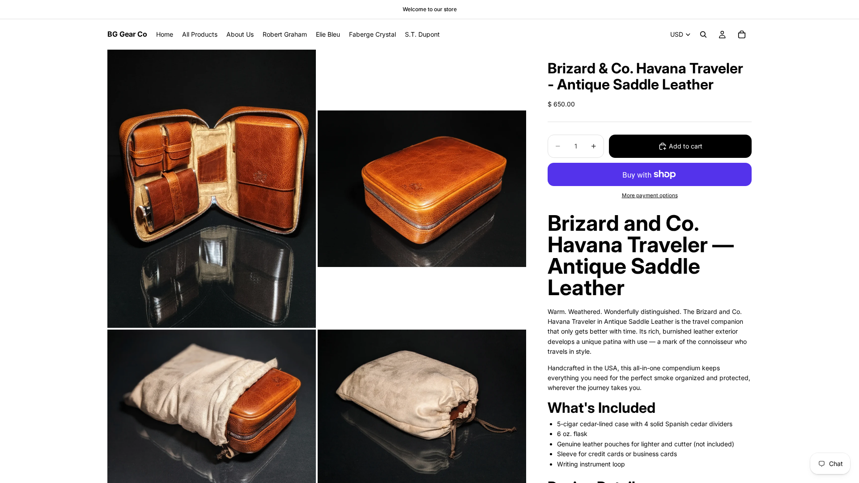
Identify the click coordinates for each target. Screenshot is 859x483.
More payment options (650, 195)
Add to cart (685, 146)
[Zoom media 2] (422, 188)
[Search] (703, 34)
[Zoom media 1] (211, 188)
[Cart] (742, 34)
